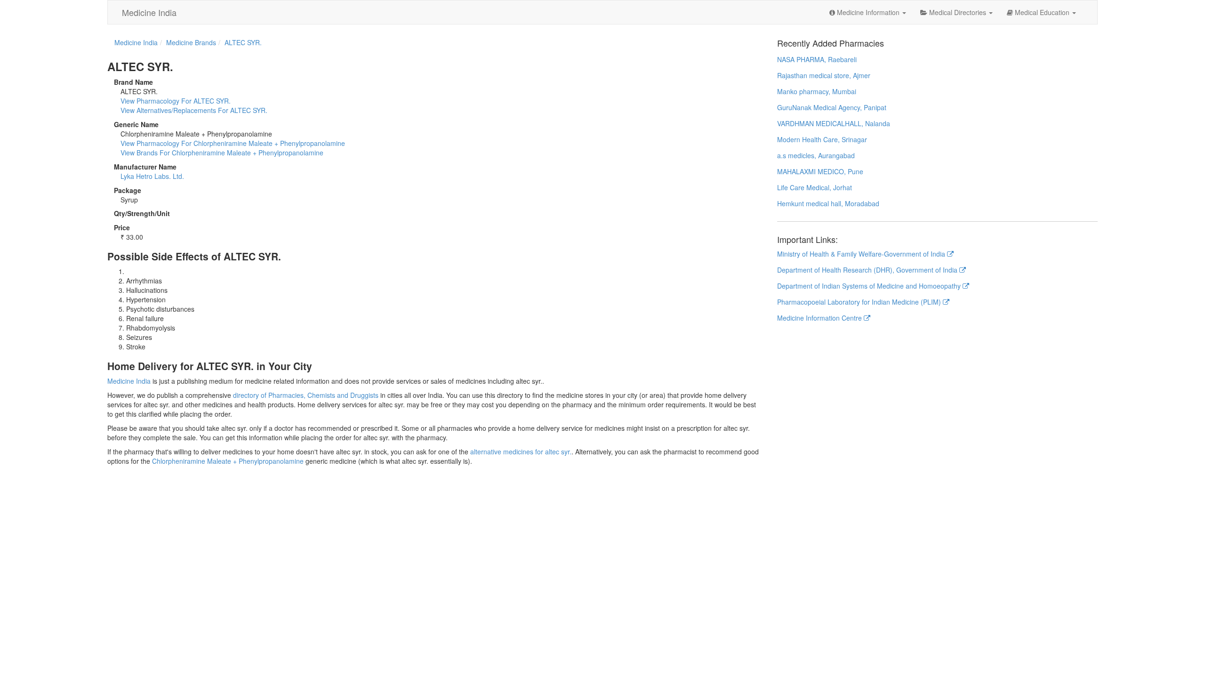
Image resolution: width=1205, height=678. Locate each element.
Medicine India (149, 12)
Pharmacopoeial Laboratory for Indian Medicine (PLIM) (860, 302)
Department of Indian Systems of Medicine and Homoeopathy (870, 286)
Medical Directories (957, 12)
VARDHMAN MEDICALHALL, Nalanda (833, 123)
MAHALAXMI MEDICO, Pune (820, 171)
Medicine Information (868, 12)
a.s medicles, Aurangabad (816, 155)
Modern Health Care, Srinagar (822, 139)
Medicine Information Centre (820, 318)
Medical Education (1042, 12)
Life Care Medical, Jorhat (814, 187)
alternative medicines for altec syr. (520, 451)
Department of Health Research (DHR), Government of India (868, 269)
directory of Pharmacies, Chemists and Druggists (305, 395)
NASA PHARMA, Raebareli (817, 59)
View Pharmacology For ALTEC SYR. (175, 100)
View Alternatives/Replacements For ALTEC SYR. (193, 110)
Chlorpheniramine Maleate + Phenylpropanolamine (228, 461)
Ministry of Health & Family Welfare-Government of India (862, 253)
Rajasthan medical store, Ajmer (823, 75)
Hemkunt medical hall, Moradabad (828, 203)
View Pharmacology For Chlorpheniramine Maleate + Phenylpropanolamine (232, 143)
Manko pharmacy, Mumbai (816, 91)
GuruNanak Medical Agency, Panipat (831, 107)
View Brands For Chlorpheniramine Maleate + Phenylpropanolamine (221, 152)
